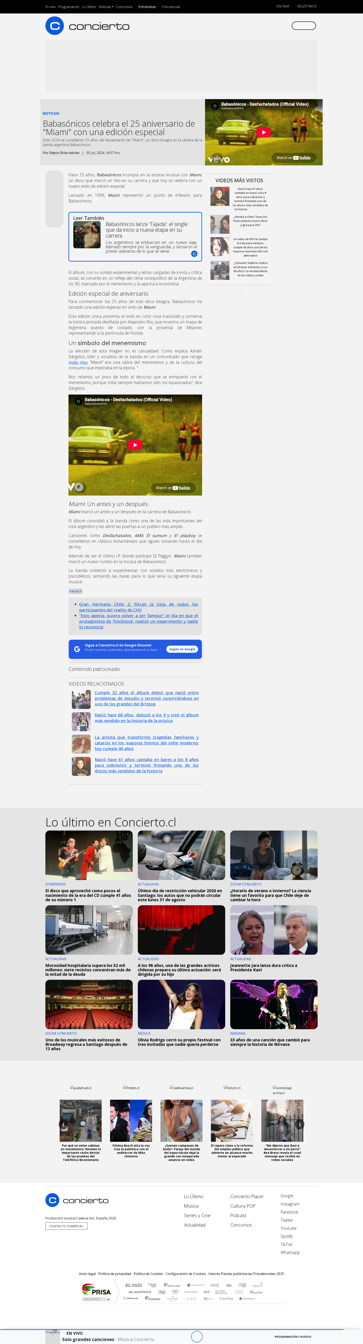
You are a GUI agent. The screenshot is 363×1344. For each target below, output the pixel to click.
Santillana (173, 1285)
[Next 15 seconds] (208, 1337)
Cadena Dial (243, 1292)
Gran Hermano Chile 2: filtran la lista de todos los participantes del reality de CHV (138, 607)
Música (76, 591)
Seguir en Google (182, 649)
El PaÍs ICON (189, 1303)
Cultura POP (242, 1206)
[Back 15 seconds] (185, 1337)
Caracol (257, 1285)
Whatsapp (290, 1252)
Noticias (105, 6)
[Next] (220, 1337)
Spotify (286, 1236)
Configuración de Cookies (186, 1273)
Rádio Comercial (264, 1303)
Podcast (238, 1215)
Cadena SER (215, 1285)
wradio (174, 1292)
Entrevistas (147, 6)
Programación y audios (293, 1337)
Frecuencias (171, 6)
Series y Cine (197, 1215)
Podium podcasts (130, 1297)
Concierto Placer (247, 1196)
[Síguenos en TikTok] (281, 25)
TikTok (286, 1244)
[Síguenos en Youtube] (267, 25)
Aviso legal (87, 1273)
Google (286, 1196)
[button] (172, 1329)
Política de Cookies (148, 1273)
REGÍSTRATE (306, 6)
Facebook (289, 1212)
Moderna (152, 1303)
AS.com (228, 1285)
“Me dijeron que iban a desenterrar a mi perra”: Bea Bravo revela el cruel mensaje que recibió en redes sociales (282, 1152)
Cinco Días (190, 1292)
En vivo (50, 6)
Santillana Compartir (195, 1285)
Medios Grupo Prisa (96, 1299)
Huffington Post (139, 1292)
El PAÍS (133, 1285)
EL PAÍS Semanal (218, 1292)
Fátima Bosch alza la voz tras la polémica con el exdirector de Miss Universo (131, 1150)
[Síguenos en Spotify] (274, 25)
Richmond (130, 1303)
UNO (162, 1292)
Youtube (288, 1228)
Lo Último (89, 6)
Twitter (286, 1220)
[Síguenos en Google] (240, 25)
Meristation (244, 1303)
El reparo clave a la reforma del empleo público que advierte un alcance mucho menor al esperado (232, 1150)
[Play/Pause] (197, 1337)
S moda (206, 1303)
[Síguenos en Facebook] (253, 25)
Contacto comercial (66, 1226)
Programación (68, 6)
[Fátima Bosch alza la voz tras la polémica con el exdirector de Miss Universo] (131, 1121)
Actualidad (195, 1225)
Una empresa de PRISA (96, 1289)
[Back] (173, 1337)
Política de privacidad (114, 1273)
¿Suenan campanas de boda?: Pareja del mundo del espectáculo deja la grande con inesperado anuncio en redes (181, 1152)
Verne (230, 1292)
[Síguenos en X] (260, 25)
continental (206, 1292)
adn (242, 1285)
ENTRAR (282, 6)
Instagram (290, 1204)
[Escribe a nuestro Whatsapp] (288, 25)
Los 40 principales (154, 1285)
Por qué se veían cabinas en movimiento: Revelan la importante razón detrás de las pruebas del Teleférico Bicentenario (81, 1152)
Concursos (124, 6)
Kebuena (258, 1292)
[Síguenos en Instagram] (247, 25)
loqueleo (224, 1303)
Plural (171, 1303)
